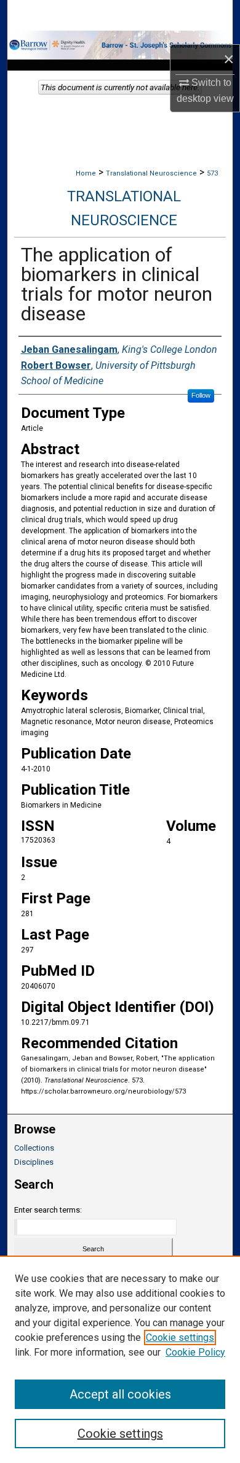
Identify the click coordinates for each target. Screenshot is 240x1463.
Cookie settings (180, 1337)
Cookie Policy (195, 1352)
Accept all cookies (120, 1394)
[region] (120, 1359)
